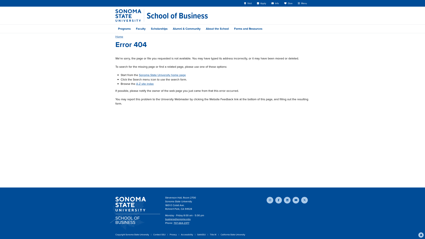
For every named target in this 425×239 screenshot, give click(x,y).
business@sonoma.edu (178, 219)
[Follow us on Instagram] (270, 200)
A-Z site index (145, 84)
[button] (421, 235)
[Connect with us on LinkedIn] (287, 200)
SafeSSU (201, 234)
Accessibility (187, 234)
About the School (217, 29)
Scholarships (159, 29)
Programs (124, 29)
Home (119, 37)
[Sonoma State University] (129, 15)
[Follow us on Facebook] (278, 200)
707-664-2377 (181, 223)
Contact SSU (159, 234)
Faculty (141, 29)
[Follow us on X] (304, 200)
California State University (233, 234)
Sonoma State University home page (162, 75)
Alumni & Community (187, 29)
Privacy (173, 234)
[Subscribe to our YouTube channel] (296, 200)
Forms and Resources (248, 29)
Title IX (213, 234)
